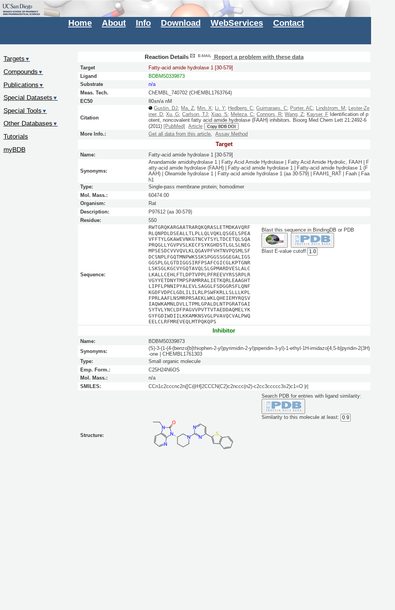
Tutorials (15, 136)
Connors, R (269, 114)
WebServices (237, 23)
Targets (16, 58)
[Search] (283, 406)
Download (181, 23)
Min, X (204, 108)
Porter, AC (301, 108)
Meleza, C (242, 114)
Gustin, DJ (166, 108)
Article (195, 126)
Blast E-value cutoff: (284, 251)
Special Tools (25, 110)
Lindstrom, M (330, 108)
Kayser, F (317, 114)
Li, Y (220, 108)
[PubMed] (174, 126)
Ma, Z (187, 108)
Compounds (23, 72)
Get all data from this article (180, 134)
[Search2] (312, 240)
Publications (23, 85)
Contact (288, 23)
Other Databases (30, 123)
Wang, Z (294, 114)
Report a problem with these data (258, 57)
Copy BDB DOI (221, 126)
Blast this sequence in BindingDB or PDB (308, 230)
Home (80, 23)
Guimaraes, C (271, 108)
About (114, 23)
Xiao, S (219, 114)
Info (143, 23)
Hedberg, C (240, 108)
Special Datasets (30, 97)
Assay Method (231, 134)
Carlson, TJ (195, 114)
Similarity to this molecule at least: (300, 417)
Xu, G (172, 114)
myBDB (14, 149)
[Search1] (274, 240)
